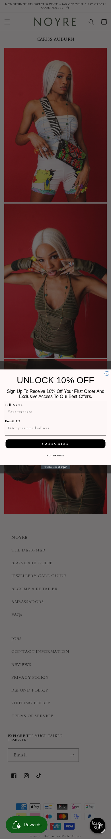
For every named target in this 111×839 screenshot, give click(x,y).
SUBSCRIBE (55, 444)
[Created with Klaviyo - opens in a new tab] (55, 467)
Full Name (14, 405)
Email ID (12, 421)
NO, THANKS (55, 455)
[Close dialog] (107, 373)
